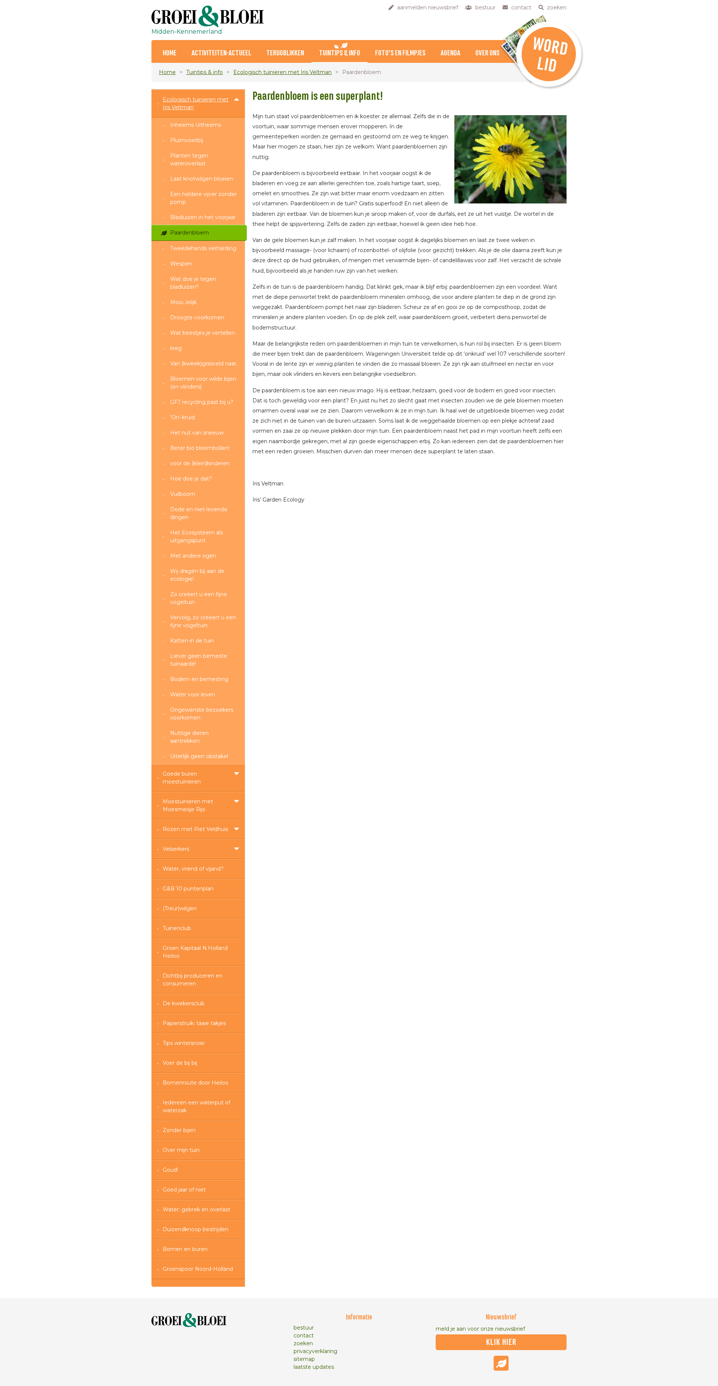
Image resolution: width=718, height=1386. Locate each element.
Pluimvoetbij (186, 140)
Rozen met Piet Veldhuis (195, 829)
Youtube (501, 1363)
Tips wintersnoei (184, 1043)
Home (170, 53)
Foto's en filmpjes (400, 53)
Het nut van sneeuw (197, 432)
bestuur (304, 1327)
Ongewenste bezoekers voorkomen (201, 713)
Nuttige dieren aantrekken (189, 737)
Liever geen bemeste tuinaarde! (198, 660)
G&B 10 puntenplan (188, 888)
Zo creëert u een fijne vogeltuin (198, 598)
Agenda (450, 53)
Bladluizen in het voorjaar (203, 217)
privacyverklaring (315, 1351)
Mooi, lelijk (183, 302)
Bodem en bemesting (199, 679)
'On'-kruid (182, 417)
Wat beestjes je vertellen (202, 332)
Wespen (181, 263)
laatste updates (314, 1367)
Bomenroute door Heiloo (195, 1082)
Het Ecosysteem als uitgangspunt (196, 536)
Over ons (487, 53)
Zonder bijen (179, 1130)
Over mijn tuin (181, 1150)
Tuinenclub (177, 928)
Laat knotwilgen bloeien (201, 178)
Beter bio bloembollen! (200, 448)
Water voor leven (192, 694)
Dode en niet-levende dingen (198, 513)
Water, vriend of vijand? (193, 868)
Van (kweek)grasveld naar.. (204, 363)
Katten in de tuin (192, 640)
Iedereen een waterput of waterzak (196, 1106)
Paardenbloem (189, 232)
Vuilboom (182, 494)
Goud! (170, 1169)
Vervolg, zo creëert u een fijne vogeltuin (203, 621)
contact (304, 1335)
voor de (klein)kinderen (200, 463)
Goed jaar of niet (184, 1189)
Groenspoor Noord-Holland (198, 1269)
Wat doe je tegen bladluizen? (193, 283)
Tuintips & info (339, 53)
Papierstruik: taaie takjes (194, 1023)
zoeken (303, 1343)
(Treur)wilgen (180, 908)
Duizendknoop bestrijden (195, 1229)
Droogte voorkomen (197, 317)
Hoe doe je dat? (191, 478)
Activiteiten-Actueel (221, 53)
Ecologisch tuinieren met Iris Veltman (282, 72)
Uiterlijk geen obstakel (199, 756)
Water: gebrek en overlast (196, 1209)
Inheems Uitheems (195, 125)
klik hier (501, 1342)
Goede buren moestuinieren (182, 777)
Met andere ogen (193, 555)
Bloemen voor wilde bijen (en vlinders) (203, 382)
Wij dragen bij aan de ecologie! (197, 575)
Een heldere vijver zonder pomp (203, 198)
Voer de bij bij (180, 1063)
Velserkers (176, 849)
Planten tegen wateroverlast (189, 159)
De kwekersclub (184, 1003)
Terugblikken (285, 53)
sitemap (304, 1359)
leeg (176, 348)
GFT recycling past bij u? (201, 402)
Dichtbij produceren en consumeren (193, 979)
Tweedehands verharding (203, 248)
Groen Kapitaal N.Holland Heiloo (195, 952)
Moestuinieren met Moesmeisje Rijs (188, 805)
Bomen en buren (185, 1249)
